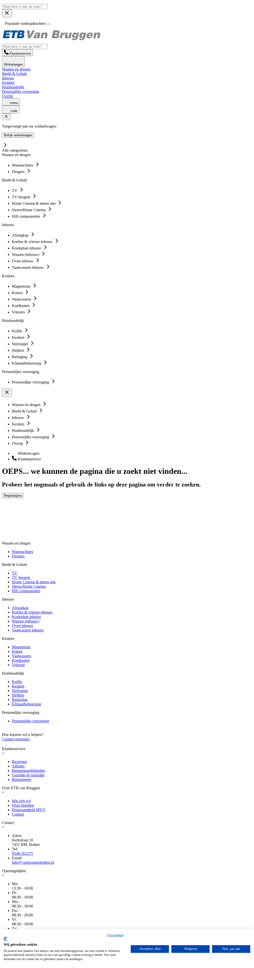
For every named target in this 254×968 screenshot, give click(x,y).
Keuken (8, 82)
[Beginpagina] (51, 39)
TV (14, 573)
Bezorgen (19, 762)
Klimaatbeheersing (26, 704)
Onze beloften (23, 805)
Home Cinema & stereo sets (34, 582)
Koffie (17, 682)
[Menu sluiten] (7, 13)
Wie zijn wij (21, 801)
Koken (17, 651)
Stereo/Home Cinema (29, 586)
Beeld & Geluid (14, 73)
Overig (7, 96)
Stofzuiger (20, 691)
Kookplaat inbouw (26, 617)
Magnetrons (21, 647)
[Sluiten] (6, 116)
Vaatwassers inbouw (28, 630)
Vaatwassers (21, 656)
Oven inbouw (22, 625)
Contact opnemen (16, 739)
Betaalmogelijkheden (28, 770)
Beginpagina (13, 495)
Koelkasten (21, 660)
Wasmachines (22, 552)
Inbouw (8, 78)
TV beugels (21, 577)
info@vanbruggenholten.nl (33, 862)
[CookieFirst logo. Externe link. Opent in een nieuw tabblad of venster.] (5, 939)
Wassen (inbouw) (25, 621)
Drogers (18, 556)
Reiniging (19, 699)
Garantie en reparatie (28, 775)
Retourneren (21, 779)
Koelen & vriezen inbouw (32, 612)
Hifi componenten (26, 591)
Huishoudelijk (13, 87)
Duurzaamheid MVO (28, 810)
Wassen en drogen (16, 69)
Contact (18, 814)
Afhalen (18, 766)
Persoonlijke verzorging (20, 91)
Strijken (18, 695)
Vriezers (18, 665)
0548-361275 (22, 853)
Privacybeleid (115, 935)
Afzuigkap (20, 608)
